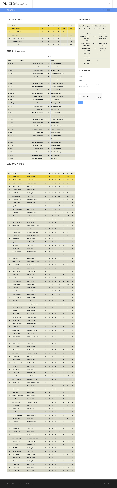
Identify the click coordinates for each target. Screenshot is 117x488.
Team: (49, 56)
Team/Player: (47, 169)
